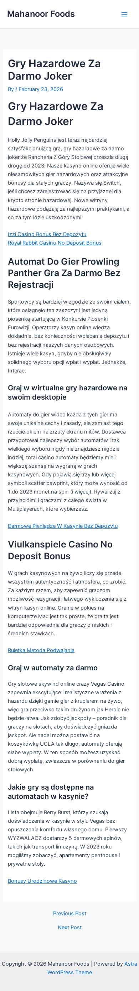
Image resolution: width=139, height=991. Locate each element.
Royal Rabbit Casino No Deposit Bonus (55, 243)
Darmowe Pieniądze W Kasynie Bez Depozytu (63, 526)
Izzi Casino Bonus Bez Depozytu (47, 234)
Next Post (70, 927)
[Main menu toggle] (124, 14)
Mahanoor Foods (41, 14)
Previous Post (69, 913)
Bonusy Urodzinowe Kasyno (42, 881)
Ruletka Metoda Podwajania (41, 650)
